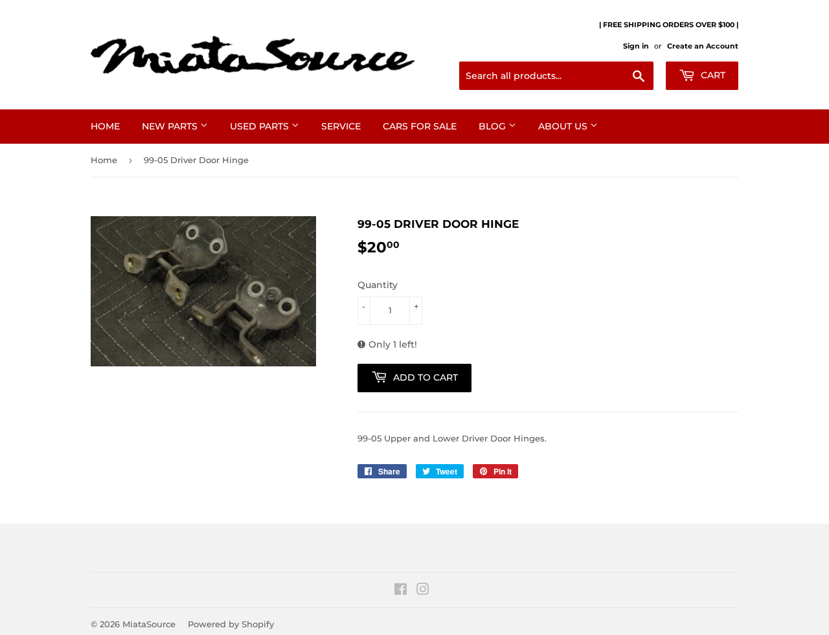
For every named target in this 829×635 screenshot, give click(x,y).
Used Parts (260, 126)
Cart (711, 75)
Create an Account (702, 45)
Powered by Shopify (231, 624)
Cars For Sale (420, 126)
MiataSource (149, 624)
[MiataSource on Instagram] (422, 591)
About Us (564, 126)
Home (105, 126)
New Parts (171, 126)
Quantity (378, 285)
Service (341, 126)
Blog (493, 126)
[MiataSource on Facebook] (400, 591)
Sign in (636, 45)
